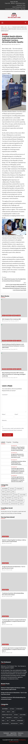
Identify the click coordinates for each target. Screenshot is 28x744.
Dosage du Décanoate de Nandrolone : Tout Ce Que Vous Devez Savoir (17, 456)
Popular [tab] (8, 442)
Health (8, 491)
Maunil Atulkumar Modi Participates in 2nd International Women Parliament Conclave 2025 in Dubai (13, 346)
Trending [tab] (15, 442)
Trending (18, 315)
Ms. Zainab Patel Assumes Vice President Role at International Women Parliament (14, 279)
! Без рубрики (5, 488)
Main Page (23, 8)
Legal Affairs (22, 494)
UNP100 (13, 3)
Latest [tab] (3, 442)
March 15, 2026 (9, 624)
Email (16, 414)
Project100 (7, 3)
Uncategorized (14, 445)
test (8, 500)
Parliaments (4, 34)
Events (3, 315)
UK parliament (20, 500)
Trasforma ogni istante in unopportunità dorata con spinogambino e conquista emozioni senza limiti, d (14, 621)
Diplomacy (20, 733)
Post (21, 497)
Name (4, 414)
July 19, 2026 (9, 543)
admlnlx (4, 543)
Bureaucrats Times (21, 5)
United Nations (14, 503)
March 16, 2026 (9, 569)
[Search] (25, 22)
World (21, 503)
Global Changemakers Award (18, 7)
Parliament (6, 733)
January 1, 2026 (14, 320)
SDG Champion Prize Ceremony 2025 (11, 319)
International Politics (7, 494)
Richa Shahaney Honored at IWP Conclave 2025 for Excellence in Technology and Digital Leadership (13, 374)
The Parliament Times (7, 44)
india (13, 491)
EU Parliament (19, 488)
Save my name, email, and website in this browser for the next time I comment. (13, 429)
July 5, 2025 (13, 377)
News (3, 497)
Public (3, 500)
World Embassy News (20, 3)
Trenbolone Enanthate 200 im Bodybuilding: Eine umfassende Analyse (18, 463)
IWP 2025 (4, 340)
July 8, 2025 (13, 349)
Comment (5, 394)
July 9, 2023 (15, 44)
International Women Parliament (12, 8)
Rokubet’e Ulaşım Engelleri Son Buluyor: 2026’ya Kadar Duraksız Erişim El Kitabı (18, 448)
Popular (13, 315)
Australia (12, 488)
